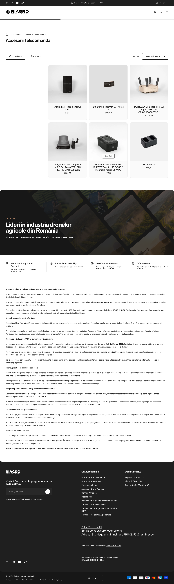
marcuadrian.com (113, 545)
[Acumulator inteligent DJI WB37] (67, 84)
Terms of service (45, 580)
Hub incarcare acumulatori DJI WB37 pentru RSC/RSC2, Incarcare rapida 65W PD (108, 167)
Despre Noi (86, 497)
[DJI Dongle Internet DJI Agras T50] (108, 84)
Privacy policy (10, 580)
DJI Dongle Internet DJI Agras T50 (108, 108)
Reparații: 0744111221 (135, 477)
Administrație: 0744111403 (137, 485)
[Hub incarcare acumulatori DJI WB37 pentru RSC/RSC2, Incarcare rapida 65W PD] (108, 142)
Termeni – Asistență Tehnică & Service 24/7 (99, 509)
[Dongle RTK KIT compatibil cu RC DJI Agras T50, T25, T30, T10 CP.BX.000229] (67, 142)
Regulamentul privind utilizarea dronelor (99, 500)
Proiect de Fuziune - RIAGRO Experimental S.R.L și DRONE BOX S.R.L (99, 558)
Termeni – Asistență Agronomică (96, 515)
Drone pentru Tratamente (93, 477)
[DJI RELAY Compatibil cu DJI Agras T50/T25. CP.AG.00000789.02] (149, 84)
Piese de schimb (89, 485)
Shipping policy (57, 580)
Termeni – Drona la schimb (93, 504)
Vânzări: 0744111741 (134, 481)
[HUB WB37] (149, 142)
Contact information (32, 580)
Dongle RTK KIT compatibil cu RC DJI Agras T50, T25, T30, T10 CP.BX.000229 (67, 167)
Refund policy (20, 580)
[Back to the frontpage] (7, 34)
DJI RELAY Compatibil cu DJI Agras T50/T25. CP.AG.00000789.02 (149, 109)
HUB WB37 (149, 164)
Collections (16, 34)
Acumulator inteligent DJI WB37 (67, 108)
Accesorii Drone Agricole (92, 489)
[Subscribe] (47, 491)
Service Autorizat (89, 493)
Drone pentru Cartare (91, 481)
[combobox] (162, 3)
